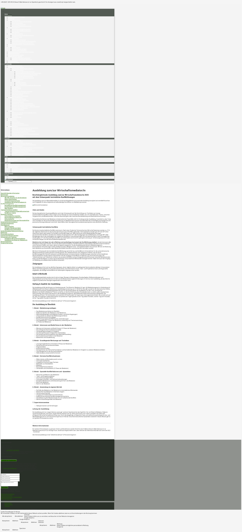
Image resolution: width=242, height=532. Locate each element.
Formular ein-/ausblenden (9, 460)
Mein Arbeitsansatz (21, 84)
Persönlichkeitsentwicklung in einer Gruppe (23, 131)
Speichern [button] (22, 528)
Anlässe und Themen (18, 70)
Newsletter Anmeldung (14, 164)
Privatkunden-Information (15, 65)
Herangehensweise (17, 114)
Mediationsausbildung (18, 109)
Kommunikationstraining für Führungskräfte (24, 41)
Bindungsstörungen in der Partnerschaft (27, 75)
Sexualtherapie (16, 81)
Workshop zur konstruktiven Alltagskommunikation (25, 134)
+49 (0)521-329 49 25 (12, 450)
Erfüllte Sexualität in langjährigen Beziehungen (28, 85)
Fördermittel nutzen (13, 62)
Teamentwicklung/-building (15, 34)
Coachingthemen (16, 117)
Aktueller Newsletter (13, 166)
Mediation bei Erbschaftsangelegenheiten (23, 105)
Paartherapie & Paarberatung (16, 67)
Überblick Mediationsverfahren (20, 100)
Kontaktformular (12, 178)
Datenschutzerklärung (10, 468)
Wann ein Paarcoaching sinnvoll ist (25, 72)
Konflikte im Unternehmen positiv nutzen (23, 172)
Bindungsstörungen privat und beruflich (22, 169)
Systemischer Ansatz (18, 123)
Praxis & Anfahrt (12, 176)
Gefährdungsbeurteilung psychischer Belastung (21, 52)
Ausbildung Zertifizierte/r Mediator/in (22, 59)
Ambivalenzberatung (17, 79)
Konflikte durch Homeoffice (19, 50)
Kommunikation (16, 87)
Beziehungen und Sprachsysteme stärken (23, 170)
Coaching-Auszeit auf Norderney (17, 137)
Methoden (15, 115)
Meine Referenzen (6, 498)
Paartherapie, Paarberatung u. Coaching (22, 69)
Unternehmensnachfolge (19, 24)
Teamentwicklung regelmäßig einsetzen (23, 35)
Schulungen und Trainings (15, 56)
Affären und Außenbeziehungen (24, 76)
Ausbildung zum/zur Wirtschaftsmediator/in (24, 144)
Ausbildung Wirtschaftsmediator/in (21, 26)
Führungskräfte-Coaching (19, 40)
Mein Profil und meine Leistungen (17, 158)
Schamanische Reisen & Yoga (20, 132)
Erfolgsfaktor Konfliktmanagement (21, 31)
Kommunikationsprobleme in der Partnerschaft (28, 73)
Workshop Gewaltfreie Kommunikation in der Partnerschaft (28, 147)
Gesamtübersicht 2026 (14, 140)
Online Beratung (9, 173)
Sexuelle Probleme (21, 82)
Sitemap (7, 506)
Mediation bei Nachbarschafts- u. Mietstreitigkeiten (26, 106)
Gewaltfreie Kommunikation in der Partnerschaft (25, 128)
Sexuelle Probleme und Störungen (25, 78)
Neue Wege (15, 90)
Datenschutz (9, 504)
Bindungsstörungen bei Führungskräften (23, 43)
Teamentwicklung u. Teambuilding (11, 497)
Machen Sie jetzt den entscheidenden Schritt (24, 112)
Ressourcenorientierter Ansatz (20, 125)
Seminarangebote (13, 126)
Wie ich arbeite (16, 122)
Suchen (10, 181)
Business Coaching (13, 38)
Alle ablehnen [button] (19, 516)
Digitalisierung (12, 46)
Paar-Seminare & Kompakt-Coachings (22, 91)
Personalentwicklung (14, 53)
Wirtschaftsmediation (14, 20)
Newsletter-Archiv (13, 167)
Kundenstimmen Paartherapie (20, 96)
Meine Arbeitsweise (17, 23)
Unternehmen (8, 15)
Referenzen (11, 18)
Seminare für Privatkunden (15, 146)
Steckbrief (11, 161)
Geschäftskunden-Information (16, 17)
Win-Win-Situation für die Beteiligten (22, 21)
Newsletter (7, 163)
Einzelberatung (12, 119)
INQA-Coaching (16, 47)
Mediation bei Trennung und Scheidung (22, 103)
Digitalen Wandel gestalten (19, 49)
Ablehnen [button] (15, 521)
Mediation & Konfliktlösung (15, 97)
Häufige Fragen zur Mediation (20, 108)
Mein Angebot (16, 32)
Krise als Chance (16, 88)
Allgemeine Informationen (19, 99)
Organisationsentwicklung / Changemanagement (21, 44)
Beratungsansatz (13, 61)
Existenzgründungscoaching (16, 55)
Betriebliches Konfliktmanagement (21, 29)
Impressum (8, 503)
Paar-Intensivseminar (18, 135)
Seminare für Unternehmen (15, 141)
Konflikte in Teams (17, 37)
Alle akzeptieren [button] (7, 516)
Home (6, 14)
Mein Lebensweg (12, 160)
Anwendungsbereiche (18, 102)
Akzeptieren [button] (6, 521)
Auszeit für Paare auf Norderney (20, 93)
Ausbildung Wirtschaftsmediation (21, 58)
